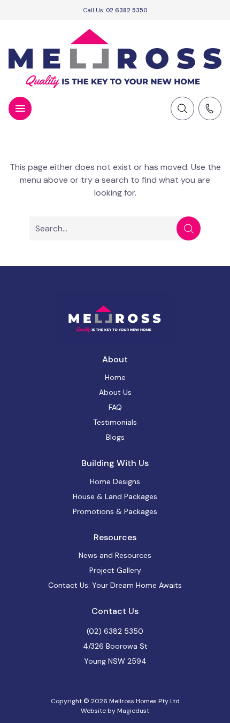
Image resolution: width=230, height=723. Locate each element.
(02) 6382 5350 (115, 631)
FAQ (115, 407)
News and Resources (115, 555)
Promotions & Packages (115, 511)
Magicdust (133, 710)
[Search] (189, 228)
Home (115, 377)
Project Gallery (115, 570)
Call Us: (115, 10)
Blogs (115, 437)
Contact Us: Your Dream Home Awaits (115, 585)
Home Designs (115, 481)
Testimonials (115, 422)
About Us (115, 392)
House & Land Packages (115, 496)
